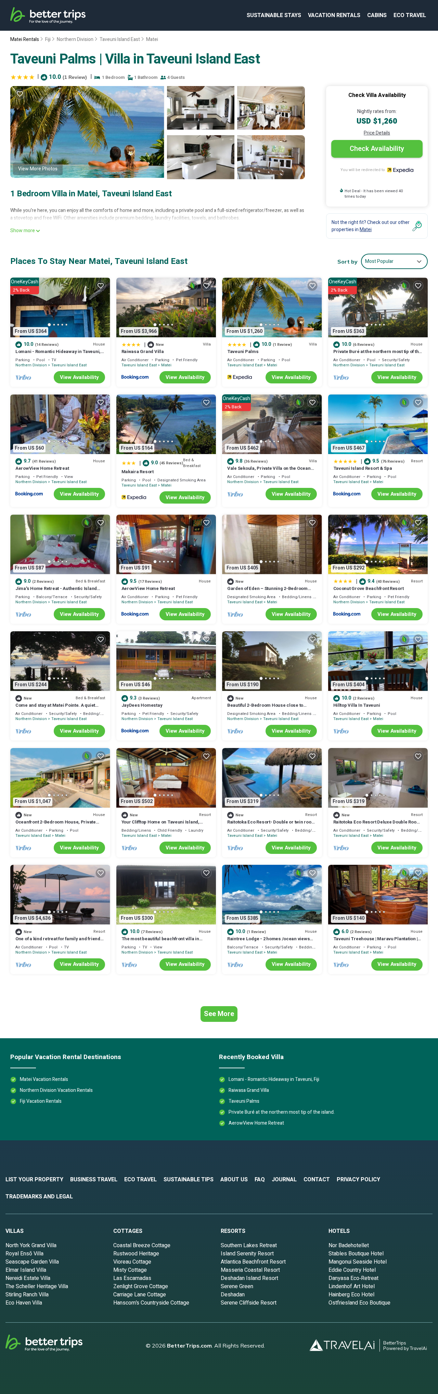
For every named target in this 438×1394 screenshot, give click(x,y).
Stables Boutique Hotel (356, 1254)
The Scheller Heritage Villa (36, 1286)
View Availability (79, 377)
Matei (152, 39)
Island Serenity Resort (247, 1254)
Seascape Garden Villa (32, 1262)
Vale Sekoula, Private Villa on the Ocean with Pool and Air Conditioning (269, 471)
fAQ (260, 1179)
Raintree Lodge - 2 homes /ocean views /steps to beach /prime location (268, 941)
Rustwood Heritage (136, 1254)
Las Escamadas (132, 1278)
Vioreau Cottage (132, 1262)
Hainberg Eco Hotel (351, 1295)
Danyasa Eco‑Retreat (353, 1278)
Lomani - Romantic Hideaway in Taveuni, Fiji (58, 354)
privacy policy (358, 1179)
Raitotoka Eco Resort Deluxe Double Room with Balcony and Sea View (377, 825)
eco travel (410, 15)
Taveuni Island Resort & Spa (362, 468)
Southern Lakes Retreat (249, 1245)
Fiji (48, 39)
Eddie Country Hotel (352, 1270)
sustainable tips (189, 1179)
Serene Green (237, 1286)
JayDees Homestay (142, 705)
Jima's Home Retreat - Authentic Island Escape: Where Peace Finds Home (56, 591)
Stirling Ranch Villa (27, 1295)
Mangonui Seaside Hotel (357, 1262)
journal (284, 1179)
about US (234, 1179)
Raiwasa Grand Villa (142, 351)
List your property (34, 1179)
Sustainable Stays (274, 15)
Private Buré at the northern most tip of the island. (377, 354)
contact (317, 1179)
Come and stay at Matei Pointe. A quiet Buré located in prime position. (55, 708)
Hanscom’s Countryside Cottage (151, 1303)
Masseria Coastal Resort (250, 1270)
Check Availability (377, 149)
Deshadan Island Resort (249, 1278)
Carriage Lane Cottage (139, 1295)
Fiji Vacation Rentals (41, 1101)
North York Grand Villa (30, 1245)
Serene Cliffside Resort (248, 1303)
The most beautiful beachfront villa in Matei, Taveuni (160, 941)
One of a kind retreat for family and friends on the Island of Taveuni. (59, 941)
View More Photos (37, 168)
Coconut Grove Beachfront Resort (368, 588)
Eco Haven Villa (23, 1303)
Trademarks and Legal (39, 1197)
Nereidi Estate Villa (27, 1278)
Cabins (377, 15)
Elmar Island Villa (25, 1270)
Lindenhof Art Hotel (351, 1286)
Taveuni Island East (120, 39)
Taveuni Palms (243, 351)
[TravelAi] (344, 1345)
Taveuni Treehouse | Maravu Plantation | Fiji (375, 941)
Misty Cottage (130, 1270)
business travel (93, 1179)
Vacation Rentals (334, 15)
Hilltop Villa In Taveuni (356, 705)
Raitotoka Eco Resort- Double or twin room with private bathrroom (271, 825)
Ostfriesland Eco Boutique (359, 1303)
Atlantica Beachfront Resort (253, 1262)
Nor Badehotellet (348, 1245)
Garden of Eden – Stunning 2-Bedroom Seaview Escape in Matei (267, 591)
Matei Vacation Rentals (44, 1079)
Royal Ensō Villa (24, 1254)
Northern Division (75, 39)
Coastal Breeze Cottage (141, 1245)
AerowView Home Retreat (42, 468)
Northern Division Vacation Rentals (56, 1090)
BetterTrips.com (189, 1345)
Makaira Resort (137, 471)
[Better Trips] (53, 1345)
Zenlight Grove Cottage (140, 1286)
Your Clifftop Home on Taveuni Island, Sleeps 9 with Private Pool (160, 825)
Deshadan (233, 1295)
